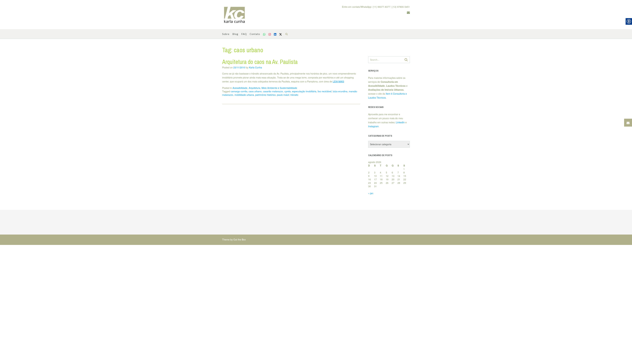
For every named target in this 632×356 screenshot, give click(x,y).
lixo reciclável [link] (324, 91)
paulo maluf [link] (283, 94)
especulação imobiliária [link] (304, 91)
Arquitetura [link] (254, 87)
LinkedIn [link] (400, 122)
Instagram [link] (373, 126)
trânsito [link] (294, 94)
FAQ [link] (244, 33)
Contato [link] (255, 33)
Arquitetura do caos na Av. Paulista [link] (260, 62)
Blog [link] (235, 33)
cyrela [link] (287, 91)
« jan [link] (370, 193)
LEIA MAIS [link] (338, 81)
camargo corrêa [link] (239, 91)
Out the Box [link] (239, 239)
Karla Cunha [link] (255, 67)
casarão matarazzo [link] (273, 91)
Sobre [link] (225, 33)
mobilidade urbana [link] (244, 94)
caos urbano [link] (255, 91)
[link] (234, 14)
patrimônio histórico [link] (265, 94)
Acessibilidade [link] (240, 87)
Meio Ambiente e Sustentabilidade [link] (279, 87)
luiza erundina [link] (340, 91)
